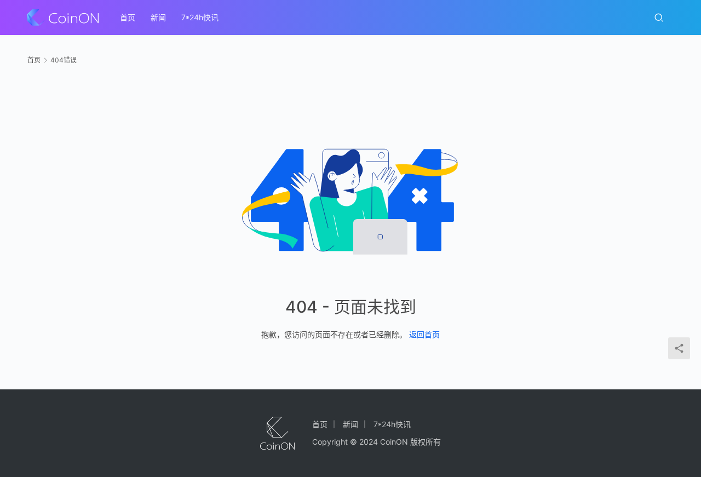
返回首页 (424, 334)
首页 (127, 17)
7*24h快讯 (200, 17)
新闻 (158, 17)
